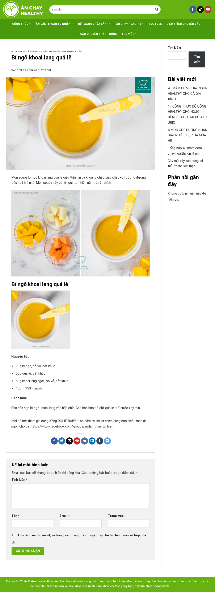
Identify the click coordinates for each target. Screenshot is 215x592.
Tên (16, 516)
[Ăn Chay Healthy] (23, 9)
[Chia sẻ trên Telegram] (107, 441)
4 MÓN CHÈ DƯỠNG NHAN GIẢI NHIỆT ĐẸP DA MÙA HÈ (187, 135)
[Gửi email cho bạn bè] (69, 441)
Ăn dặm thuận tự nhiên (53, 23)
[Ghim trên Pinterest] (76, 441)
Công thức (20, 23)
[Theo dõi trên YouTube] (208, 9)
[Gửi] (156, 9)
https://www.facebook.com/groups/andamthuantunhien (72, 426)
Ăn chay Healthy (129, 23)
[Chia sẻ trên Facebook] (54, 441)
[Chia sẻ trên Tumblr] (99, 441)
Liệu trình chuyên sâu (184, 23)
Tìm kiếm (174, 48)
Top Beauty (178, 586)
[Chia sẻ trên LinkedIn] (92, 441)
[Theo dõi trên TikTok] (200, 9)
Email (65, 516)
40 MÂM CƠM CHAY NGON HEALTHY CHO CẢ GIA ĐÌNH (187, 93)
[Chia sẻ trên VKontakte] (84, 441)
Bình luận (20, 479)
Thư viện (128, 34)
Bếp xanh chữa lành (93, 23)
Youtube (155, 23)
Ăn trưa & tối (71, 51)
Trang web (116, 516)
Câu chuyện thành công (98, 34)
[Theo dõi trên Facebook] (192, 9)
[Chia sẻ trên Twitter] (61, 441)
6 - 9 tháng (18, 51)
